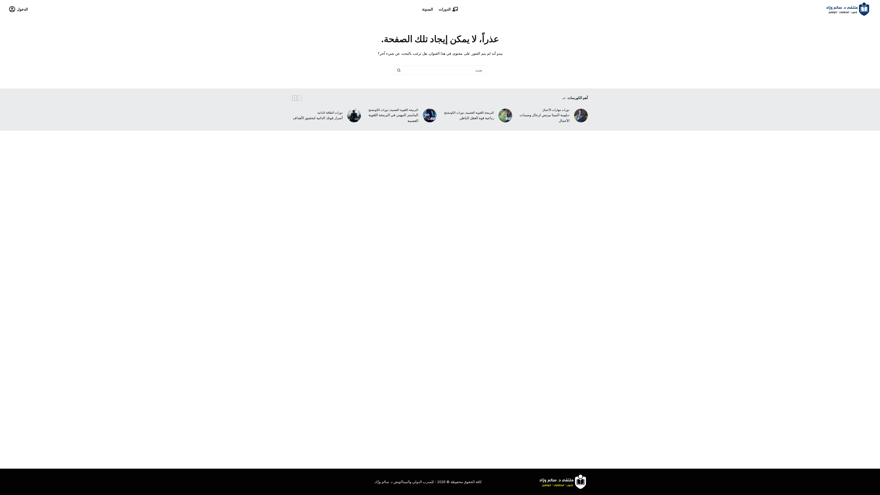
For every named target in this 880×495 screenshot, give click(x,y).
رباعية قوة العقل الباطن (476, 118)
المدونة (427, 9)
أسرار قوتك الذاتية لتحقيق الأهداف (318, 118)
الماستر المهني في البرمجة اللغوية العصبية (393, 118)
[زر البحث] (398, 70)
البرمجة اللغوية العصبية (480, 112)
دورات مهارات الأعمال (555, 110)
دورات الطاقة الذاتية (330, 112)
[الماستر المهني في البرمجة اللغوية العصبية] (430, 115)
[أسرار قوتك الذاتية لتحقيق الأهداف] (354, 115)
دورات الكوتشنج (454, 112)
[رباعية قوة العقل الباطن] (505, 115)
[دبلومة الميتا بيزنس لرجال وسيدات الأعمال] (581, 115)
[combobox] (444, 70)
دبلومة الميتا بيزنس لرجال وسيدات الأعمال (544, 118)
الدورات (445, 9)
